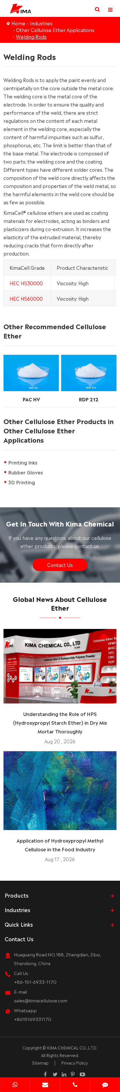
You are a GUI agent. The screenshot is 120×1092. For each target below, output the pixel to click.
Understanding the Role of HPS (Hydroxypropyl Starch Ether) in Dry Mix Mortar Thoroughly (60, 722)
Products (17, 895)
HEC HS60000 (26, 298)
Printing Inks (22, 462)
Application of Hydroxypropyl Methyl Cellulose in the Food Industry (60, 844)
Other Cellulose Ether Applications (55, 29)
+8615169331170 (32, 1018)
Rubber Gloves (25, 472)
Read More (59, 696)
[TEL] (75, 1085)
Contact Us (60, 564)
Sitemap (40, 1063)
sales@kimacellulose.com (40, 1000)
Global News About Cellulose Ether (60, 603)
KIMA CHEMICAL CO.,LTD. (72, 1047)
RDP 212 (88, 399)
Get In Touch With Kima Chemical (60, 523)
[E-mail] (45, 1085)
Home (18, 23)
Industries (41, 23)
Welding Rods (31, 36)
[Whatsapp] (15, 1085)
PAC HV (31, 399)
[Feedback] (105, 1085)
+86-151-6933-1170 (35, 981)
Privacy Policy (74, 1063)
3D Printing (21, 481)
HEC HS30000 (26, 282)
